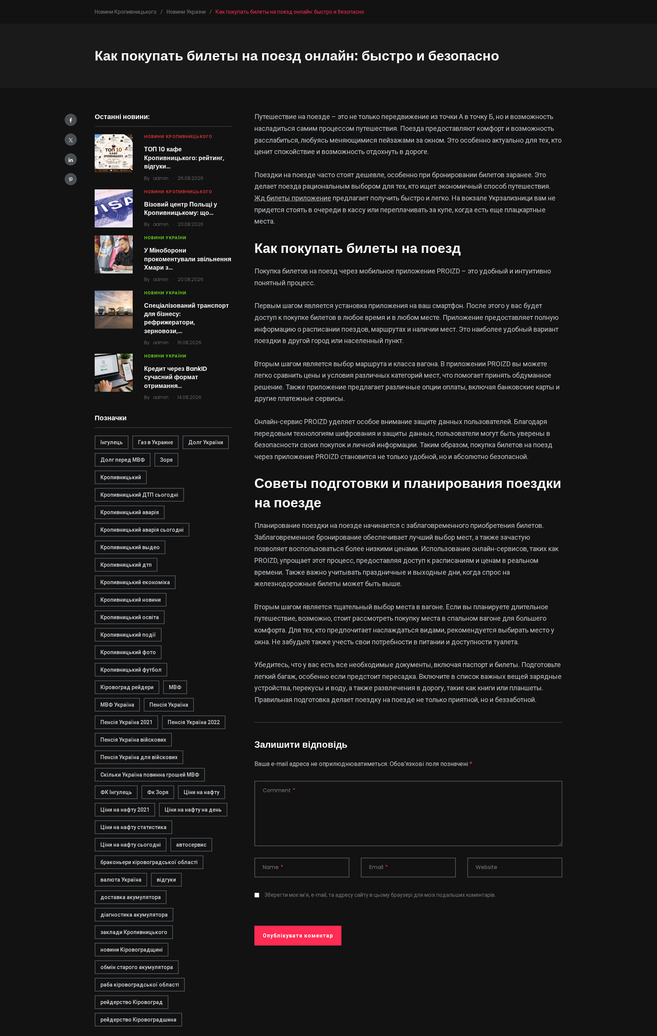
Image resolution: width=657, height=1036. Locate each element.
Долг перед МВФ (122, 460)
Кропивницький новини (130, 600)
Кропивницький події (128, 635)
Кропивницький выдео (130, 547)
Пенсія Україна (168, 705)
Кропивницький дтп (126, 565)
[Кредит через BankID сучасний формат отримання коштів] (114, 373)
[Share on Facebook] (71, 120)
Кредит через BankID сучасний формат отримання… (175, 377)
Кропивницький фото (128, 652)
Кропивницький (120, 477)
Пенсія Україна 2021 (126, 722)
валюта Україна (120, 880)
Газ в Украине (155, 442)
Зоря (166, 460)
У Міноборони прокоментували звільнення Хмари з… (187, 259)
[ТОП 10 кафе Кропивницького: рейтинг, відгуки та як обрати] (114, 153)
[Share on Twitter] (71, 139)
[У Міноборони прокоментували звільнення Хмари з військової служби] (114, 254)
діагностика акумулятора (134, 915)
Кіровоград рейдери (127, 687)
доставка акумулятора (130, 897)
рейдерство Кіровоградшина (138, 1020)
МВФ (175, 687)
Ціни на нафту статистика (133, 827)
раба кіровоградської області (139, 985)
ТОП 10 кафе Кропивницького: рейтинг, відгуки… (184, 158)
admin (160, 178)
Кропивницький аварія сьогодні (142, 530)
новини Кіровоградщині (131, 950)
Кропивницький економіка (135, 582)
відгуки (166, 880)
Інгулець (111, 442)
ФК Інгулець (116, 792)
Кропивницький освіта (129, 617)
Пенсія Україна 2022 (194, 722)
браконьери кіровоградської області (149, 862)
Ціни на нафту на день (193, 810)
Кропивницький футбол (131, 670)
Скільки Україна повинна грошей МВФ (149, 775)
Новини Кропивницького (178, 136)
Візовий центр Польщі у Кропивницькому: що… (180, 208)
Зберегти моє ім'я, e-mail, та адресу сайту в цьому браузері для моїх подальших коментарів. (380, 895)
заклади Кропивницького (133, 932)
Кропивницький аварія (129, 512)
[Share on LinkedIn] (71, 159)
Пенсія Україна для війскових (139, 757)
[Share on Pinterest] (71, 179)
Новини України (165, 237)
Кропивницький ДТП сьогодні (139, 495)
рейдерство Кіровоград (131, 1002)
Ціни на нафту (201, 792)
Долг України (205, 442)
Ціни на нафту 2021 (124, 810)
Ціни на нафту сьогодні (130, 845)
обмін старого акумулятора (136, 967)
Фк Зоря (157, 792)
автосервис (191, 845)
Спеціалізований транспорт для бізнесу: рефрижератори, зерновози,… (186, 318)
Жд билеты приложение (292, 198)
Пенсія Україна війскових (133, 740)
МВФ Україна (117, 705)
